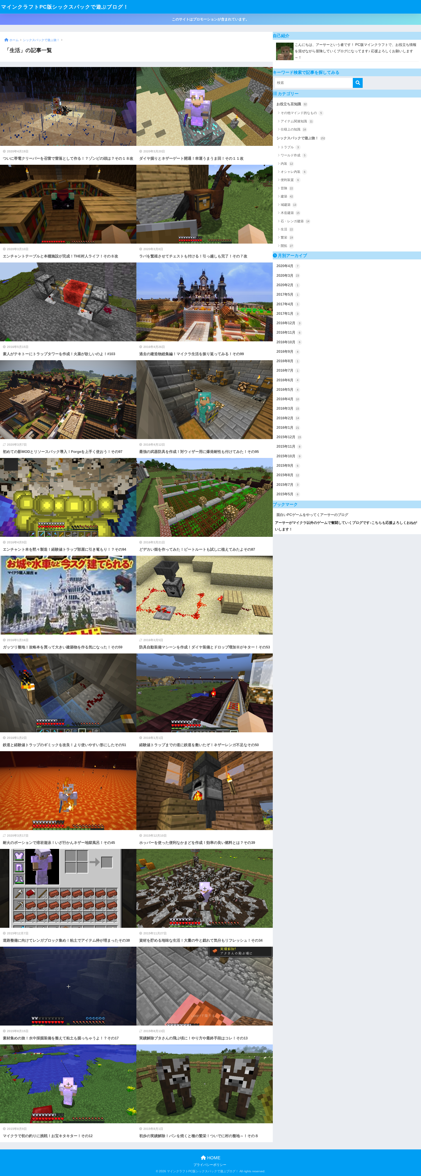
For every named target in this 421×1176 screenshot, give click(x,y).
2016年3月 (288, 408)
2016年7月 (287, 370)
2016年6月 (287, 380)
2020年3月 (288, 275)
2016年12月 (288, 323)
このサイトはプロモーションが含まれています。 (210, 19)
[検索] (358, 83)
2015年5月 (287, 494)
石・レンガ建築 (295, 221)
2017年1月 (287, 313)
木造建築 (290, 213)
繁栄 (287, 237)
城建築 (288, 204)
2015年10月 (288, 456)
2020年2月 (287, 285)
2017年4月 (287, 304)
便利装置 (290, 180)
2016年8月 (287, 361)
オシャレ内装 (293, 172)
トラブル (290, 147)
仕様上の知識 (293, 129)
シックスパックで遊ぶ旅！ (301, 138)
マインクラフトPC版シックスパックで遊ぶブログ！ (64, 7)
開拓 (287, 246)
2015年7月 (287, 485)
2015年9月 (287, 465)
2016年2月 (288, 418)
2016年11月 (288, 332)
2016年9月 (287, 351)
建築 (287, 196)
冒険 (287, 188)
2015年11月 (288, 446)
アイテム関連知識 (297, 121)
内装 (287, 163)
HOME (213, 1157)
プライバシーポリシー (209, 1165)
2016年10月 (288, 342)
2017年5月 (287, 294)
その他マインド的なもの (301, 113)
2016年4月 (288, 399)
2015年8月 (288, 475)
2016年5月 (287, 389)
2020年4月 (287, 266)
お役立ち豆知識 (292, 104)
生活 (287, 229)
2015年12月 (289, 437)
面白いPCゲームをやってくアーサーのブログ (312, 515)
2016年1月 (288, 427)
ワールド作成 (293, 155)
